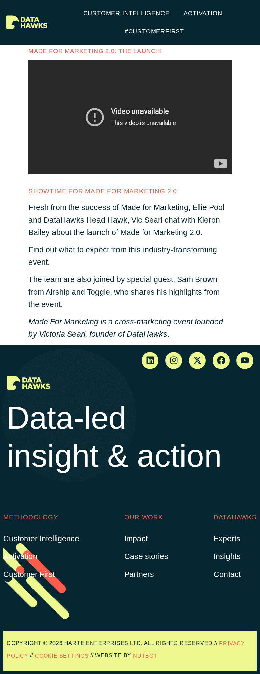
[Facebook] (221, 360)
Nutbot (145, 655)
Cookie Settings (62, 655)
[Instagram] (173, 360)
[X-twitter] (197, 360)
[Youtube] (244, 360)
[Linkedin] (150, 360)
